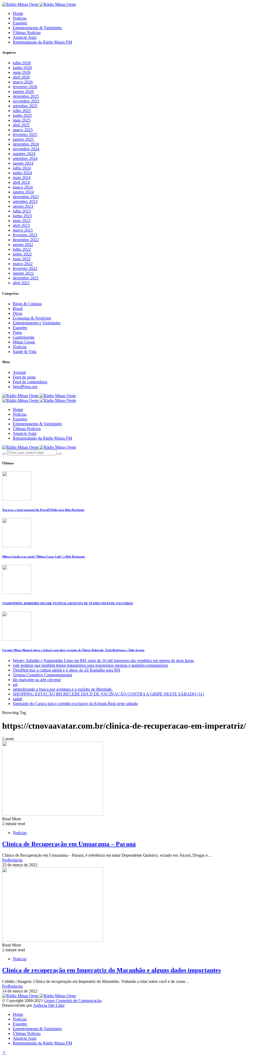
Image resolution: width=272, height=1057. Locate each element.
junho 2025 (22, 115)
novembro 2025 (26, 101)
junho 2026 (22, 67)
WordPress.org (25, 386)
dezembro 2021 (26, 278)
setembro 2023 (25, 201)
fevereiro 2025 (25, 134)
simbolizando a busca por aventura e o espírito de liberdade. (63, 689)
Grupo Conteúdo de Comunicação (72, 1000)
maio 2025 (22, 120)
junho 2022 (22, 254)
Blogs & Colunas (27, 304)
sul (15, 684)
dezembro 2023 (26, 196)
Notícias (20, 18)
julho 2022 (22, 249)
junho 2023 (22, 216)
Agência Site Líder (49, 1005)
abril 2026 (21, 77)
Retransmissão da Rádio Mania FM (42, 42)
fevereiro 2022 (25, 268)
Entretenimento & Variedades (37, 28)
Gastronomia (23, 337)
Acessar (19, 372)
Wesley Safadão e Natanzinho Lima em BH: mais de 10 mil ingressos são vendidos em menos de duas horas (103, 660)
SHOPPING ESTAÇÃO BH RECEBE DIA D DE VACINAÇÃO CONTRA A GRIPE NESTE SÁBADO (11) (108, 694)
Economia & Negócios (32, 318)
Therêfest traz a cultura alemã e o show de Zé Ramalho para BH (66, 670)
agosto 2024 (23, 163)
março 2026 (23, 82)
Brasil (18, 308)
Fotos (17, 332)
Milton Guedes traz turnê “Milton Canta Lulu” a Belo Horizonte (43, 556)
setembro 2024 (25, 158)
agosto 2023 (23, 206)
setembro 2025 (25, 106)
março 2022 (23, 263)
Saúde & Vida (24, 351)
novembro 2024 (26, 149)
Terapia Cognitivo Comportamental (42, 675)
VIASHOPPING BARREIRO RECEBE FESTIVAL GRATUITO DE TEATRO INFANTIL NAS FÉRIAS (67, 603)
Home (18, 13)
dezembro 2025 (26, 96)
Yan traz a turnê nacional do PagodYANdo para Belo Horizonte (43, 509)
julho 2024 (22, 168)
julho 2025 (22, 110)
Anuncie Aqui (24, 37)
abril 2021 (21, 283)
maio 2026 (22, 72)
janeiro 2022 (23, 273)
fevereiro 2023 (25, 235)
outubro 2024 (24, 153)
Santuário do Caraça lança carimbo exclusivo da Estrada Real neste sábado (75, 703)
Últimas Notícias (27, 32)
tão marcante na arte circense (37, 679)
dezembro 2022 (26, 239)
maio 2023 (22, 220)
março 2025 (23, 130)
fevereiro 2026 (25, 86)
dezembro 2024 (26, 144)
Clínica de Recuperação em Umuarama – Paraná (69, 843)
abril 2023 (21, 225)
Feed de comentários (30, 382)
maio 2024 (22, 177)
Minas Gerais (24, 342)
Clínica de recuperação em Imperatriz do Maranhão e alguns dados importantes (111, 970)
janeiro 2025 (23, 139)
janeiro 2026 (23, 91)
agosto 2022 (23, 244)
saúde (17, 699)
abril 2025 (21, 125)
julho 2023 (22, 211)
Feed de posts (24, 377)
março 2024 (23, 187)
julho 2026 (22, 63)
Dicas (17, 313)
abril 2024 (21, 182)
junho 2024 (22, 173)
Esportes (20, 23)
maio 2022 (22, 259)
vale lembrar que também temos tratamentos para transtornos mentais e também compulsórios (90, 665)
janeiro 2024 (23, 192)
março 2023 (23, 230)
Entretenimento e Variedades (37, 323)
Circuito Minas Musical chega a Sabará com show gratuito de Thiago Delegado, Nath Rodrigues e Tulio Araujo (73, 650)
